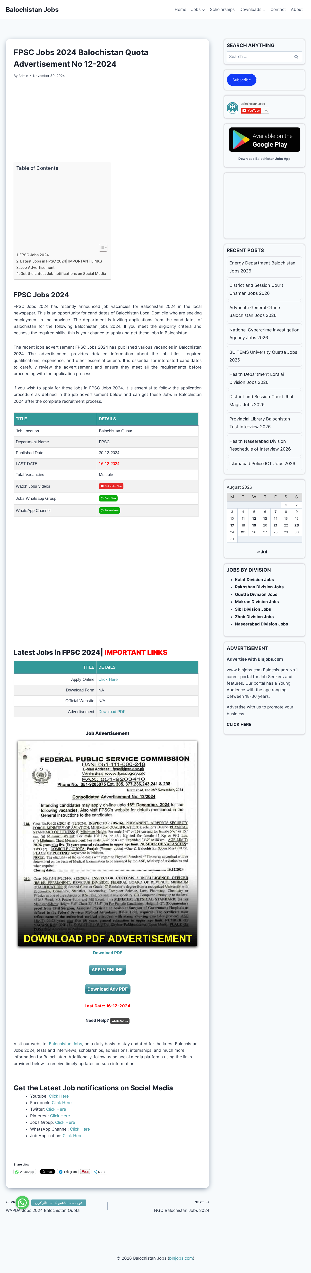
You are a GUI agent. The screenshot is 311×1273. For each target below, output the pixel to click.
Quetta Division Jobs (256, 594)
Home (180, 9)
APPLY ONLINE (108, 969)
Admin (23, 76)
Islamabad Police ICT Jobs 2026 (262, 463)
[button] (22, 1202)
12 (254, 518)
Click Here (108, 679)
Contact (278, 9)
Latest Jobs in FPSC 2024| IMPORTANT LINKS (61, 261)
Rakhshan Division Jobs (259, 586)
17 (232, 525)
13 (265, 518)
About (297, 9)
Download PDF (111, 711)
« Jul (262, 552)
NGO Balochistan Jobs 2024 (181, 1206)
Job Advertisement (37, 267)
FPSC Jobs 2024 (34, 255)
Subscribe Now (113, 486)
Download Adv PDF (107, 989)
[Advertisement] (108, 120)
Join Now (110, 498)
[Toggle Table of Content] (100, 248)
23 (296, 525)
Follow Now (112, 510)
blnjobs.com (181, 1258)
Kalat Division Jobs (254, 579)
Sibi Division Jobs (253, 609)
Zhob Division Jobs (254, 616)
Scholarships (222, 9)
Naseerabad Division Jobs (261, 624)
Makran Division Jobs (257, 601)
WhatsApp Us (120, 1020)
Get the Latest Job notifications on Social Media (63, 273)
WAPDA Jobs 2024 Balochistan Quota (43, 1206)
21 (275, 525)
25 (243, 532)
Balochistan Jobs (65, 1043)
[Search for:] (264, 56)
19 (254, 525)
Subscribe (242, 79)
